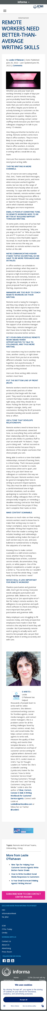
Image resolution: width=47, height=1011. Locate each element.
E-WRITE (26, 691)
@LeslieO (15, 809)
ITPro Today (7, 929)
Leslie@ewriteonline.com (21, 804)
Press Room (7, 952)
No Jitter (5, 917)
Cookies (27, 980)
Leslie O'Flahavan (16, 60)
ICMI (4, 925)
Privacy (42, 980)
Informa (23, 2)
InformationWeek (9, 913)
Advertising (6, 948)
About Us (5, 945)
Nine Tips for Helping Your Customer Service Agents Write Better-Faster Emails (24, 867)
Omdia (4, 932)
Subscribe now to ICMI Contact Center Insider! (23, 895)
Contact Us (6, 941)
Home (16, 977)
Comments (17, 65)
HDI (3, 910)
